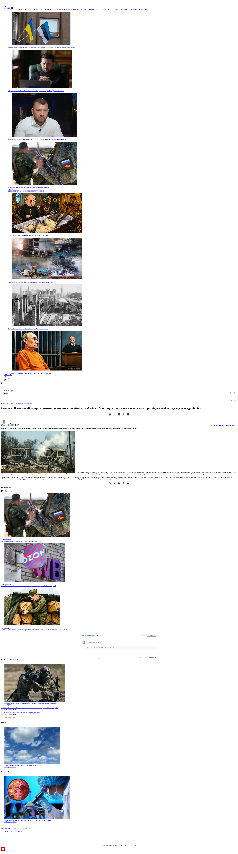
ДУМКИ (11, 191)
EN (234, 400)
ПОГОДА (140, 10)
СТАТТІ (16, 191)
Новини (5, 404)
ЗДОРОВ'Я (133, 10)
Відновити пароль (8, 391)
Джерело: (223, 425)
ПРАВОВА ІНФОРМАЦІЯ (9, 828)
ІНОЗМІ (41, 191)
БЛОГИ (22, 191)
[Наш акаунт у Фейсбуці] (113, 841)
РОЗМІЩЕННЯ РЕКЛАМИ (13, 832)
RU (236, 400)
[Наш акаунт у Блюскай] (109, 841)
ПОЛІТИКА (25, 10)
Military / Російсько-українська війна (20, 404)
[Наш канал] (129, 841)
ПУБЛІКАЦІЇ (8, 189)
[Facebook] (123, 414)
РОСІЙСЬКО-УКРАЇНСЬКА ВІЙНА (93, 10)
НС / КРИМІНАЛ (71, 10)
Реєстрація (232, 392)
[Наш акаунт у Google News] (123, 841)
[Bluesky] (114, 414)
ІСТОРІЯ (35, 191)
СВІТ (79, 10)
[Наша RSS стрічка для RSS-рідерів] (133, 841)
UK (231, 400)
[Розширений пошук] (5, 380)
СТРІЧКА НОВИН (14, 10)
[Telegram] (119, 414)
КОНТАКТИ (26, 828)
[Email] (128, 414)
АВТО (122, 10)
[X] (110, 414)
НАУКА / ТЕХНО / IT (112, 10)
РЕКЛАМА (8, 375)
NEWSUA (10, 423)
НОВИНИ (7, 8)
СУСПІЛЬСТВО (53, 10)
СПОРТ (126, 10)
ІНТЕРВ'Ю (28, 191)
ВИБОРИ (62, 10)
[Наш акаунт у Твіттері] (104, 841)
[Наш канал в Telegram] (118, 841)
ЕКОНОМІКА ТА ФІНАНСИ (38, 10)
